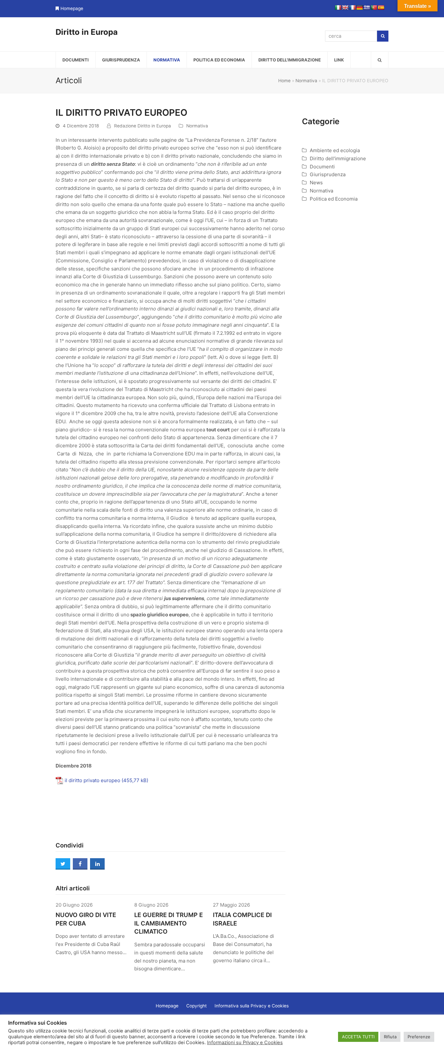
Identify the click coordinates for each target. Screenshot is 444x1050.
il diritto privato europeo (92, 780)
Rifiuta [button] (390, 1036)
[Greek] (366, 7)
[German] (359, 7)
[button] (379, 60)
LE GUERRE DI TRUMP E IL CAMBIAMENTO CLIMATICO (168, 923)
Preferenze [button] (419, 1036)
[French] (352, 7)
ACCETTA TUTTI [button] (358, 1036)
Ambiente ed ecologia (335, 150)
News (316, 182)
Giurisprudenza (328, 174)
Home (284, 80)
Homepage (71, 8)
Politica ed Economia (334, 199)
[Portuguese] (374, 7)
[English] (345, 7)
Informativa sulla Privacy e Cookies (252, 1005)
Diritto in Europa (87, 32)
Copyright (196, 1005)
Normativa (306, 80)
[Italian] (338, 7)
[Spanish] (381, 7)
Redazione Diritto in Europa (142, 125)
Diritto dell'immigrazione (338, 158)
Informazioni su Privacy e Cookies (245, 1042)
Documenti (322, 167)
